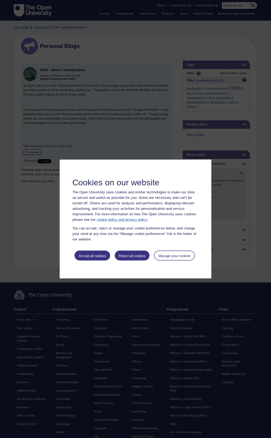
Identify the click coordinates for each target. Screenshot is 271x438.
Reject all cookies (132, 256)
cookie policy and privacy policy (122, 220)
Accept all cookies (92, 256)
